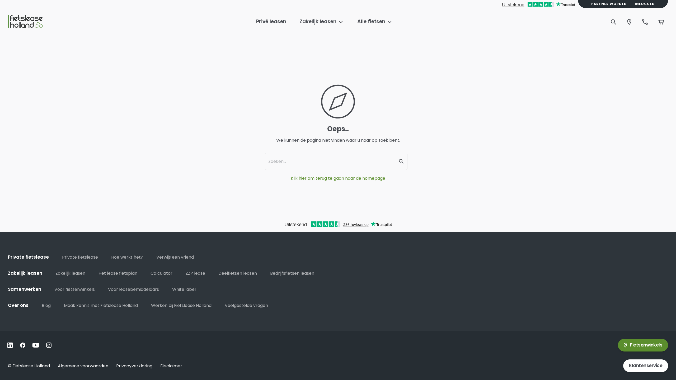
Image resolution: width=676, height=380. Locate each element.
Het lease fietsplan (117, 273)
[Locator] (629, 22)
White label (184, 289)
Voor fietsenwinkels (74, 289)
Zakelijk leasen (70, 273)
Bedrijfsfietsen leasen (292, 273)
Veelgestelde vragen (246, 305)
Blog (46, 305)
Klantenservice (645, 365)
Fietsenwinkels (646, 345)
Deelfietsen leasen (237, 273)
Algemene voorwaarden (83, 366)
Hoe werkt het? (127, 257)
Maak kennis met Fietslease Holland (101, 305)
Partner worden (609, 4)
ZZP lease (195, 273)
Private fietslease (80, 257)
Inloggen (645, 4)
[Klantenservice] (645, 22)
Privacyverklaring (134, 366)
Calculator (161, 273)
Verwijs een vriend (175, 257)
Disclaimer (171, 366)
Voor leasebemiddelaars (133, 289)
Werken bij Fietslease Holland (181, 305)
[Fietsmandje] (661, 22)
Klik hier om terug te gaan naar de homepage (338, 178)
